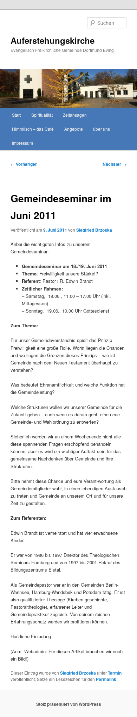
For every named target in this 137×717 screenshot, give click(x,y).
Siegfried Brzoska (94, 230)
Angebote (73, 129)
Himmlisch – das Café (33, 129)
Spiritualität (42, 115)
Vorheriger (24, 164)
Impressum (22, 143)
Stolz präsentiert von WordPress (68, 704)
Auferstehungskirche (52, 40)
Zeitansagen (75, 115)
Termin (115, 673)
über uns (101, 129)
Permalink (106, 679)
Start (16, 115)
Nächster (114, 164)
